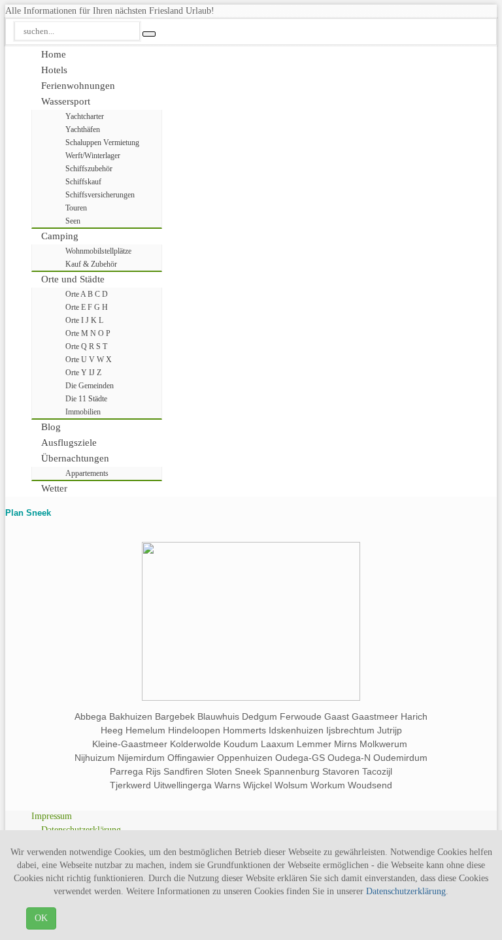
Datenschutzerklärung (406, 891)
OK (41, 918)
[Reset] (149, 34)
